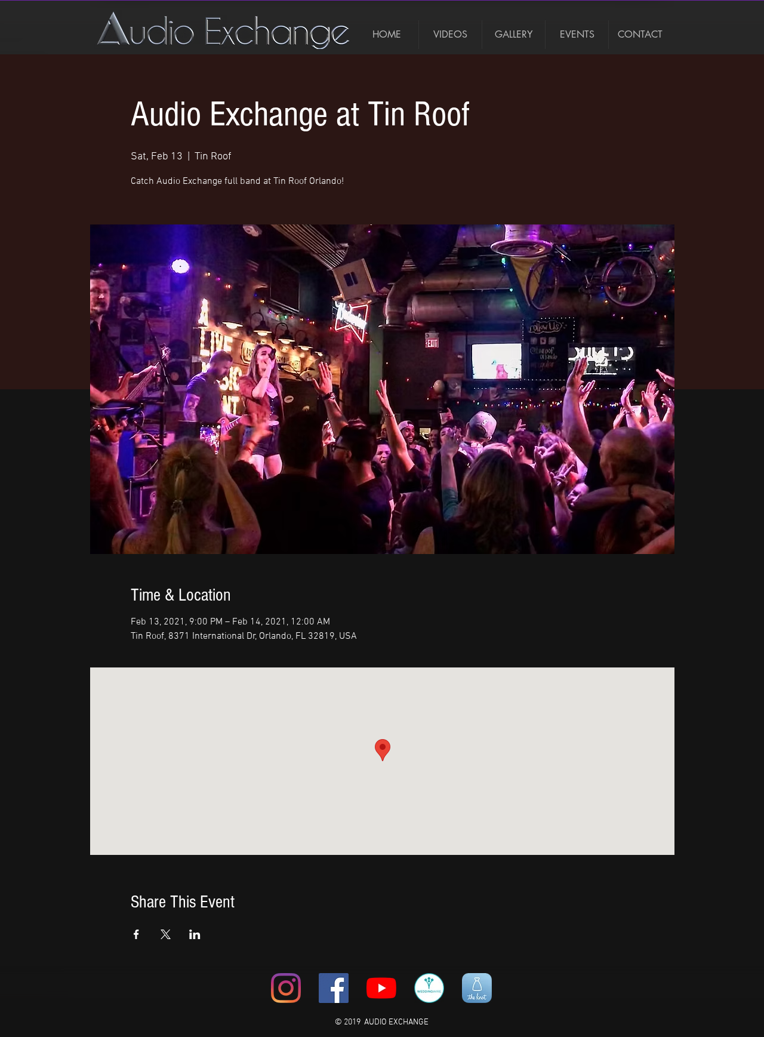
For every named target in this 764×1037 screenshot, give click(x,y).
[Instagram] (286, 988)
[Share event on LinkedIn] (195, 934)
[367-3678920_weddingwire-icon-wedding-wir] (429, 988)
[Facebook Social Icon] (334, 988)
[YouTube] (381, 988)
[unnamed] (477, 988)
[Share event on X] (165, 934)
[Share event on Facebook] (136, 934)
